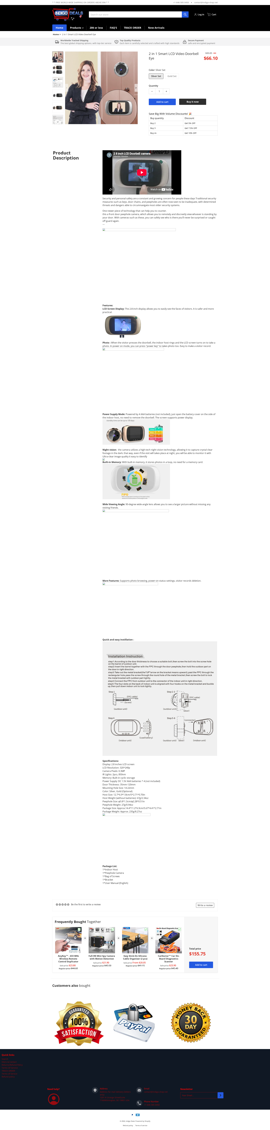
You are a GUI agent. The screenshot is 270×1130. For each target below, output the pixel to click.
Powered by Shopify (142, 1121)
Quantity (153, 85)
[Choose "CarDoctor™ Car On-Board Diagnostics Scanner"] (179, 929)
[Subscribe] (220, 1095)
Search (5, 1059)
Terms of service (141, 1125)
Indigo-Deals (130, 1121)
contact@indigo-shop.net (206, 2)
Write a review (205, 905)
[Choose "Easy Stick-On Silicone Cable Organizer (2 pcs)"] (146, 929)
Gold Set (171, 76)
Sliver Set (156, 76)
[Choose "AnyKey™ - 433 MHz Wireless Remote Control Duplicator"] (79, 929)
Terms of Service (9, 1073)
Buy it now (193, 101)
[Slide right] (136, 88)
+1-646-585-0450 (181, 2)
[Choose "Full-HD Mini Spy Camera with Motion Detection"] (112, 929)
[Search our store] (185, 14)
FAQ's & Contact (9, 1062)
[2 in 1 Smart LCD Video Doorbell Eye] (57, 56)
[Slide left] (66, 88)
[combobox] (138, 14)
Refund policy (8, 1076)
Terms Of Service (10, 1067)
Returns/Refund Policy (12, 1065)
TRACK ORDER (8, 1070)
